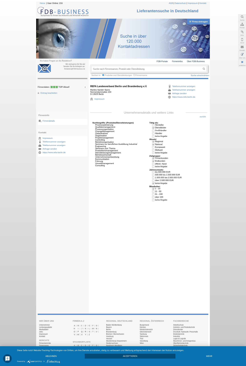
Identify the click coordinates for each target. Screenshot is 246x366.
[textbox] (146, 69)
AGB (171, 3)
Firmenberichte (45, 343)
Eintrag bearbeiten (49, 93)
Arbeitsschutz (178, 325)
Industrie (176, 336)
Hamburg (109, 336)
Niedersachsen (112, 343)
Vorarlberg (144, 341)
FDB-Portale (162, 61)
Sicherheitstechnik (180, 345)
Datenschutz (180, 3)
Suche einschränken (200, 75)
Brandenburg (111, 332)
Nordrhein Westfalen (114, 345)
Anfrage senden (50, 149)
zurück (203, 117)
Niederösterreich (146, 330)
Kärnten (143, 327)
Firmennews (44, 345)
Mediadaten (43, 330)
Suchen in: (96, 75)
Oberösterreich (145, 332)
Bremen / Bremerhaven (115, 334)
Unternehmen (44, 325)
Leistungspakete (45, 327)
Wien (142, 343)
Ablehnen (51, 356)
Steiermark (144, 336)
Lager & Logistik (179, 339)
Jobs (41, 332)
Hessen (109, 339)
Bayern (109, 327)
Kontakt (202, 3)
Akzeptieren (130, 356)
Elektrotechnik (178, 334)
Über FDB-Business (196, 61)
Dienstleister (178, 330)
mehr (209, 356)
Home (42, 3)
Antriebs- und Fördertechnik (184, 327)
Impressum (193, 3)
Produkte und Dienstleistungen (118, 75)
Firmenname (141, 75)
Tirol (141, 339)
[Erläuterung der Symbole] (85, 86)
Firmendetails (49, 121)
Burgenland (144, 325)
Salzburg (143, 334)
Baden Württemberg (114, 325)
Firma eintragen (200, 21)
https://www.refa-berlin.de (54, 152)
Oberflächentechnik (180, 343)
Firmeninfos (177, 61)
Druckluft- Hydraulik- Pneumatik (185, 332)
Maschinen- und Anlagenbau (184, 341)
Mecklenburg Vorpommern (116, 341)
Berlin (108, 330)
